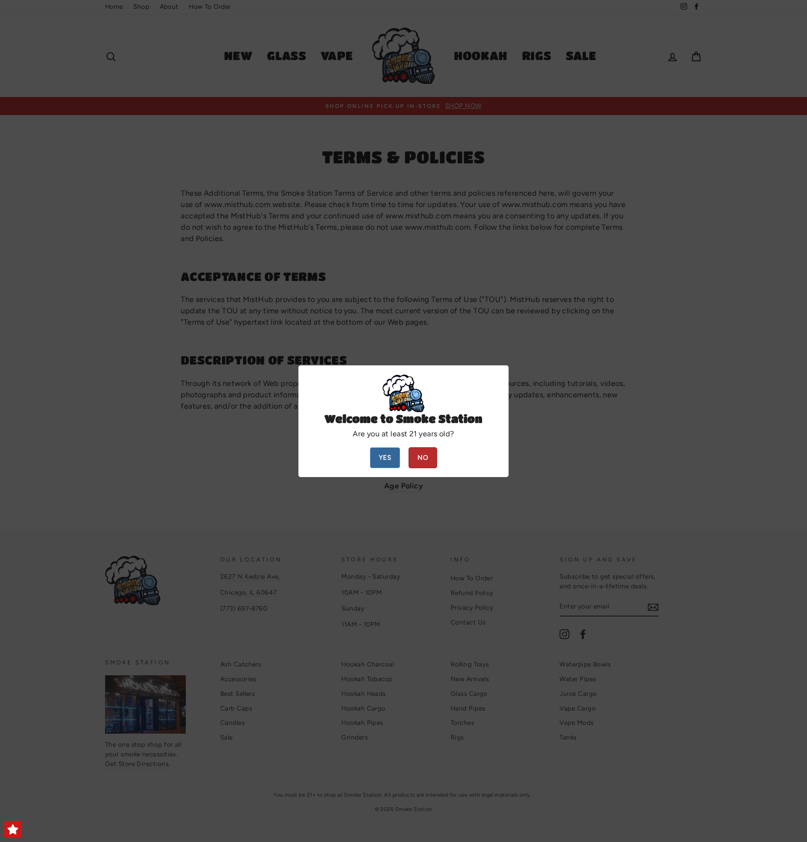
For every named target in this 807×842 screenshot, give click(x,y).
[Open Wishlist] (12, 829)
